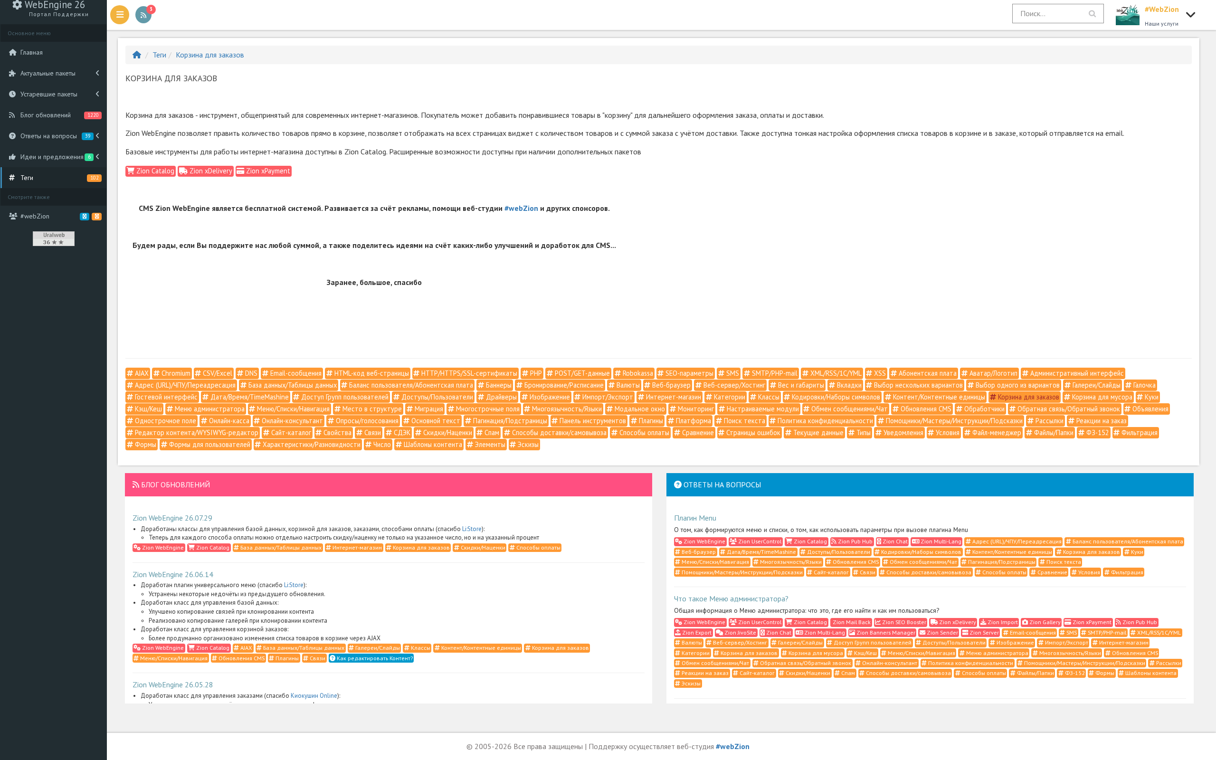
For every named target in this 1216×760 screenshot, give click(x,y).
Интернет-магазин (672, 396)
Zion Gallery (1044, 622)
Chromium (175, 373)
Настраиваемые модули (762, 408)
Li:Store (472, 529)
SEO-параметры (688, 373)
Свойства (337, 432)
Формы (144, 444)
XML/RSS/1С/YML (835, 373)
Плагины (650, 420)
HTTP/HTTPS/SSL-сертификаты (468, 373)
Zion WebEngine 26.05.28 (173, 684)
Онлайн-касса (228, 420)
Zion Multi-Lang (940, 541)
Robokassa (637, 373)
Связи (371, 432)
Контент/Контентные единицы (938, 396)
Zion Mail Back (851, 622)
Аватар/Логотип (992, 373)
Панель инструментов (592, 420)
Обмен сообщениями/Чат (848, 408)
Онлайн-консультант (291, 420)
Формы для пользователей (208, 444)
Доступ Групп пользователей (344, 396)
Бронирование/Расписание (563, 385)
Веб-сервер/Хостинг (733, 385)
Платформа (692, 420)
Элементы (489, 444)
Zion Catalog (154, 170)
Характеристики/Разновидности (311, 444)
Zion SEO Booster (903, 622)
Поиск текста (743, 420)
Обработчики (983, 408)
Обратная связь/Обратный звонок (1068, 408)
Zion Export (696, 632)
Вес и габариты (800, 385)
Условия (947, 432)
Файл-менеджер (995, 432)
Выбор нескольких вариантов (917, 385)
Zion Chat (894, 541)
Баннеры (498, 385)
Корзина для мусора (1101, 396)
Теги (159, 54)
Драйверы (500, 396)
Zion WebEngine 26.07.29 (172, 517)
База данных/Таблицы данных (292, 385)
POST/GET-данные (581, 373)
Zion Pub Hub (854, 541)
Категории (728, 396)
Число (381, 444)
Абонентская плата (927, 373)
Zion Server (983, 632)
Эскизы (527, 444)
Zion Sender (941, 632)
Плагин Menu (695, 517)
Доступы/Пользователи (436, 396)
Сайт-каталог (290, 432)
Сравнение (697, 432)
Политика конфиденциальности (824, 420)
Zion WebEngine (162, 547)
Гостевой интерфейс (165, 396)
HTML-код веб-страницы (370, 373)
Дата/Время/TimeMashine (249, 396)
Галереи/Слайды (1096, 385)
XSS (879, 373)
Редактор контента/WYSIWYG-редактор (195, 432)
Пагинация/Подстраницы (509, 420)
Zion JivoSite (739, 632)
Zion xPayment (267, 170)
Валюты (627, 385)
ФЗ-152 (1096, 432)
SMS (731, 373)
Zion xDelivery (210, 170)
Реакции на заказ (1100, 420)
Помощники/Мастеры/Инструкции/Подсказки (953, 420)
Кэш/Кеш (147, 408)
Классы (767, 396)
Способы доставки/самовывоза (558, 432)
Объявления (1149, 408)
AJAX (141, 373)
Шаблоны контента (432, 444)
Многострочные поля (487, 408)
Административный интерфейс (1076, 373)
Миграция (428, 408)
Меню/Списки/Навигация (292, 408)
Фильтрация (1139, 432)
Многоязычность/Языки (566, 408)
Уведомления (902, 432)
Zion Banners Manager (885, 632)
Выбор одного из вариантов (1017, 385)
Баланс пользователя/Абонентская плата (410, 385)
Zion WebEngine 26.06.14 (173, 574)
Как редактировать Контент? (374, 658)
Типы (863, 432)
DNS (250, 373)
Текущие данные (817, 432)
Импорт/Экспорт (606, 396)
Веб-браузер (670, 385)
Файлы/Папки (1053, 432)
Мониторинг (695, 408)
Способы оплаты (643, 432)
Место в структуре (371, 408)
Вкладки (848, 385)
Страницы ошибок (752, 432)
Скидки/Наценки (446, 432)
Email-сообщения (295, 373)
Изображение (549, 396)
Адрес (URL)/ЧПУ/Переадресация (184, 385)
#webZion (521, 208)
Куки (1151, 396)
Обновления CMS (925, 408)
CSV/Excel (216, 373)
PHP (535, 373)
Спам (491, 432)
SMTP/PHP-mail (774, 373)
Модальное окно (639, 408)
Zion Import (1002, 622)
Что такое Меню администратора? (731, 598)
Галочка (1143, 385)
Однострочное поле (164, 420)
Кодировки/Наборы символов (835, 396)
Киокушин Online (314, 696)
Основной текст (434, 420)
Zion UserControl (759, 541)
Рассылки (1049, 420)
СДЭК (401, 432)
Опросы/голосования (366, 420)
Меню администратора (209, 408)
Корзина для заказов (210, 54)
